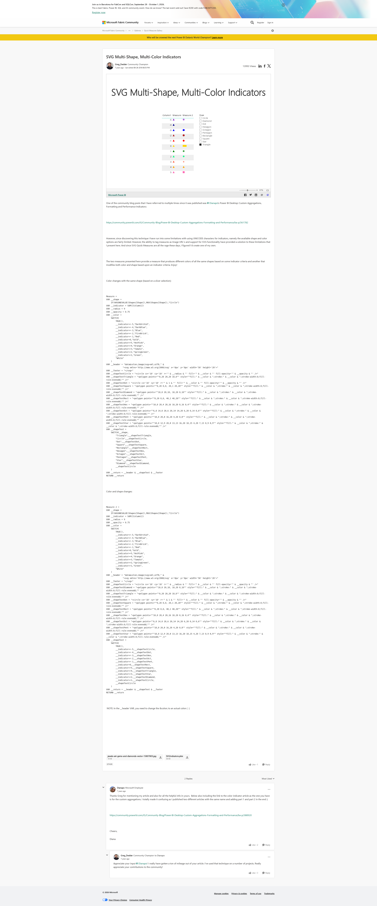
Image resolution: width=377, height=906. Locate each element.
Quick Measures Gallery (153, 30)
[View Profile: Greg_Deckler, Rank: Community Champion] (110, 65)
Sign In (270, 22)
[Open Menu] (273, 31)
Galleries (137, 30)
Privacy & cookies (239, 893)
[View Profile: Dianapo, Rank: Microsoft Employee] (113, 789)
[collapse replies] (103, 787)
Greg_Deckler (121, 64)
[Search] (252, 22)
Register (260, 22)
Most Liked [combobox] (268, 778)
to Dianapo (160, 855)
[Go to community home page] (120, 22)
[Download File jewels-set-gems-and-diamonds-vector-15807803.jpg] (160, 757)
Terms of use (255, 893)
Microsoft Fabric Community (113, 30)
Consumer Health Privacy (140, 900)
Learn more (217, 37)
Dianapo (213, 202)
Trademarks (269, 893)
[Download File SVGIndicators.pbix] (187, 757)
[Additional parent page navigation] (129, 31)
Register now (98, 12)
